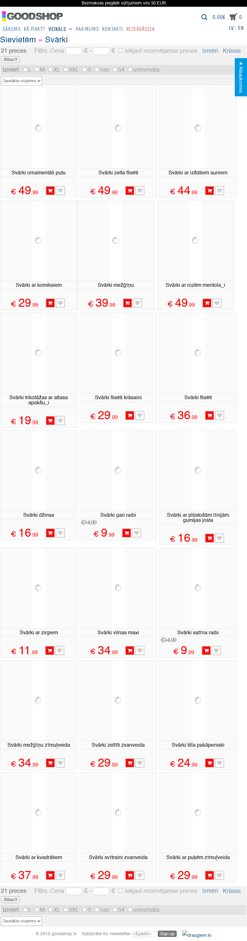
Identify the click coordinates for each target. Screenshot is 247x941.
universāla (146, 70)
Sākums (11, 28)
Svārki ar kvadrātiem (38, 857)
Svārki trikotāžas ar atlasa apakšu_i (38, 400)
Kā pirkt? (34, 28)
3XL (74, 70)
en (241, 27)
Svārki (56, 40)
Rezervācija (140, 28)
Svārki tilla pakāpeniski (198, 745)
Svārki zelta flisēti (118, 173)
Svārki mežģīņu (116, 285)
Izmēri (210, 51)
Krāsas (232, 51)
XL (57, 70)
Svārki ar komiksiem (39, 285)
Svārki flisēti (198, 397)
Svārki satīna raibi (198, 633)
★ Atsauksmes (240, 77)
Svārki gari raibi (118, 515)
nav (105, 70)
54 (122, 70)
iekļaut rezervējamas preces (160, 51)
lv (231, 27)
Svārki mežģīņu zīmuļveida (38, 745)
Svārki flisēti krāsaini (118, 397)
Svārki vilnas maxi (118, 633)
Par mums (87, 28)
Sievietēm (18, 40)
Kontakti (112, 28)
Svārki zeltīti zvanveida (118, 745)
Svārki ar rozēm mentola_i (195, 285)
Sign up (167, 933)
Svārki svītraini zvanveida (118, 857)
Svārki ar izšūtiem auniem (198, 173)
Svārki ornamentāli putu (39, 173)
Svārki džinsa (38, 515)
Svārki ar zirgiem (39, 633)
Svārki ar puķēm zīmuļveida (198, 857)
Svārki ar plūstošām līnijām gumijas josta (198, 518)
